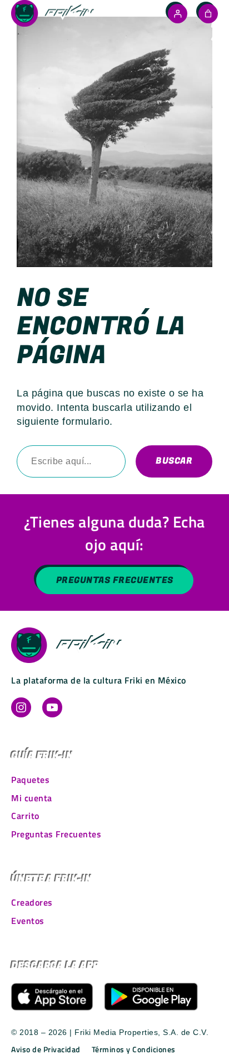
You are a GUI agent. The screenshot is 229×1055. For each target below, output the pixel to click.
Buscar (174, 461)
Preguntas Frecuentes (114, 580)
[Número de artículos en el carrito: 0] (208, 13)
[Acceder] (177, 13)
